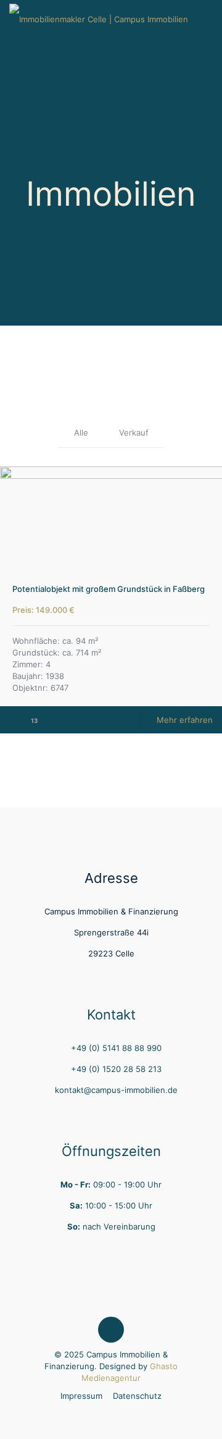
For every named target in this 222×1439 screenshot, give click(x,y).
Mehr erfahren (185, 720)
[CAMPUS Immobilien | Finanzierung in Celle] (98, 18)
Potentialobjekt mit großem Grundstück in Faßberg (108, 589)
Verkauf (134, 432)
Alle (81, 432)
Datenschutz (137, 1396)
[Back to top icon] (111, 1330)
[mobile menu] (205, 18)
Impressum (81, 1396)
